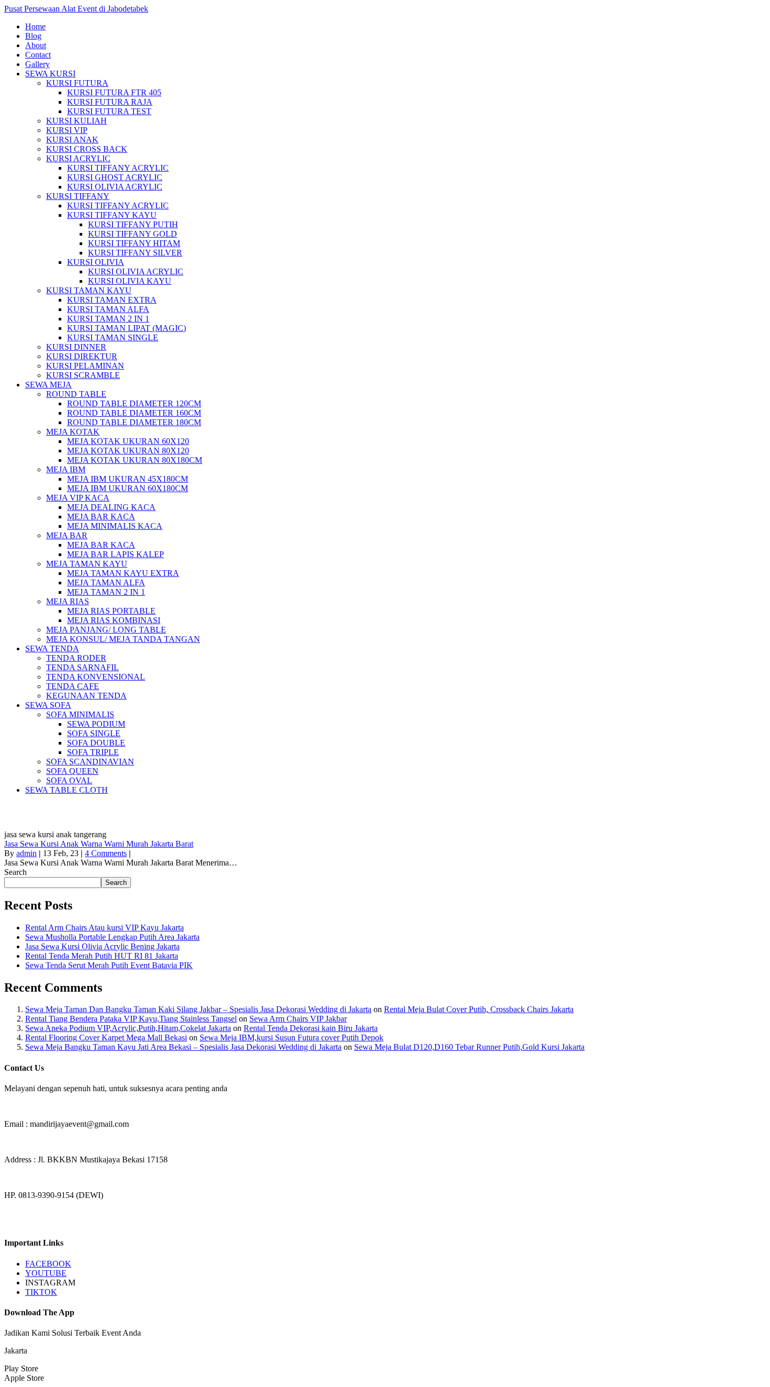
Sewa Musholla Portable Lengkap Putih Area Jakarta (112, 937)
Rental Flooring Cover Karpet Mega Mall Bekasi (106, 1037)
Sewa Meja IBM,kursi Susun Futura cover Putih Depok (291, 1037)
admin (26, 853)
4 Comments (106, 853)
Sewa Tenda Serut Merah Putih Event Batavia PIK (109, 965)
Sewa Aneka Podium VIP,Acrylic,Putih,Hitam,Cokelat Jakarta (128, 1028)
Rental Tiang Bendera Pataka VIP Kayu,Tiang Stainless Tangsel (131, 1018)
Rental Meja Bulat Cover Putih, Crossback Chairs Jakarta (479, 1009)
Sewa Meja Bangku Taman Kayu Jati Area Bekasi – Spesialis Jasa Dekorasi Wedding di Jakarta (183, 1046)
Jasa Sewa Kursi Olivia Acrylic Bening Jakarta (102, 946)
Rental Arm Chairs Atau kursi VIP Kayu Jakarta (104, 927)
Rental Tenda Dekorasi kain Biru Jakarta (311, 1028)
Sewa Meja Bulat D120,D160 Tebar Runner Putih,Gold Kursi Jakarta (469, 1046)
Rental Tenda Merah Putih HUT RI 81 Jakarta (101, 955)
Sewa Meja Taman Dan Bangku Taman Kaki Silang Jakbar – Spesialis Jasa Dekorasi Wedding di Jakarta (198, 1009)
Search (15, 872)
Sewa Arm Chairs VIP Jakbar (298, 1018)
